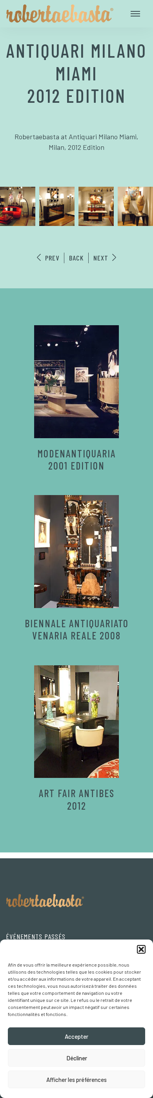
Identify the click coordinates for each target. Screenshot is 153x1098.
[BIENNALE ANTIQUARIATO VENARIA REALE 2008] (76, 551)
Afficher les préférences (76, 1079)
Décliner (76, 1058)
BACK (76, 257)
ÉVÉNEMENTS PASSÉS (36, 936)
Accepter (76, 1036)
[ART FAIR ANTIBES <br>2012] (76, 721)
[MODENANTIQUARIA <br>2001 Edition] (76, 381)
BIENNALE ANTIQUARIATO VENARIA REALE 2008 (77, 629)
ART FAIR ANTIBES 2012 (77, 799)
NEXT (101, 257)
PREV (51, 257)
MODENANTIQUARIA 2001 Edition (76, 459)
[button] (141, 949)
